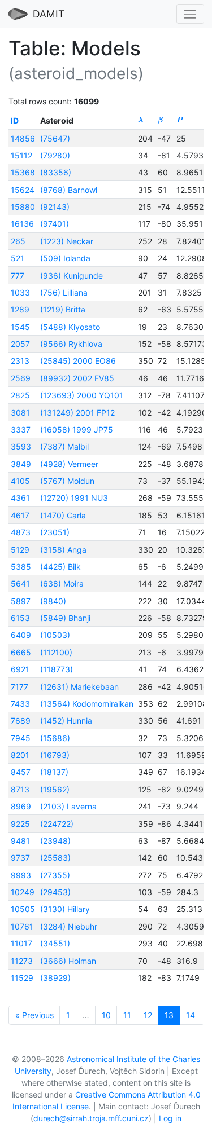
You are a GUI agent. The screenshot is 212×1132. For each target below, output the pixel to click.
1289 (20, 309)
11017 (21, 943)
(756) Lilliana (64, 292)
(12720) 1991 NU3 (74, 498)
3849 (21, 464)
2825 (20, 395)
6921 (20, 669)
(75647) (55, 138)
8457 (21, 772)
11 (127, 1015)
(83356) (55, 172)
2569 (21, 378)
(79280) (55, 155)
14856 (23, 138)
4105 (20, 481)
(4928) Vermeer (69, 464)
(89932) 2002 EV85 (77, 378)
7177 (19, 686)
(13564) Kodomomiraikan (86, 703)
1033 (20, 292)
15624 (22, 190)
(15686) (55, 738)
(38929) (55, 978)
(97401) (54, 223)
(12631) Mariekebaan (79, 686)
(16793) (55, 755)
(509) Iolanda (65, 258)
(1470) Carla (63, 515)
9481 (20, 840)
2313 (20, 360)
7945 (21, 738)
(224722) (56, 824)
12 (148, 1015)
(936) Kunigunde (71, 275)
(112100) (56, 652)
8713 (20, 789)
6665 (21, 652)
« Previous (34, 1015)
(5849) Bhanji (65, 618)
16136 (22, 223)
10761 (22, 926)
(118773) (56, 669)
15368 (23, 172)
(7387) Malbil (64, 446)
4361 (20, 498)
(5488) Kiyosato (70, 327)
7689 (21, 720)
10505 (23, 909)
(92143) (55, 207)
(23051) (55, 532)
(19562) (55, 789)
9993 (21, 875)
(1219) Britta (62, 309)
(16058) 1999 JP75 (76, 429)
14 (190, 1015)
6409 (21, 635)
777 (17, 275)
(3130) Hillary (65, 909)
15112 (21, 155)
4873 (21, 532)
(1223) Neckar (66, 241)
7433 (20, 703)
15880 (23, 207)
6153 (20, 618)
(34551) (55, 943)
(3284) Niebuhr (68, 926)
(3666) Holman (68, 961)
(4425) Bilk (60, 566)
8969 (21, 806)
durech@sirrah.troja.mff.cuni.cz (91, 1118)
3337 (21, 429)
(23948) (55, 840)
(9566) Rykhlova (71, 344)
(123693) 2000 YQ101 (81, 395)
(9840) (53, 601)
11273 (22, 961)
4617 (20, 515)
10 (106, 1015)
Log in (170, 1118)
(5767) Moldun (67, 481)
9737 (20, 857)
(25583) (55, 857)
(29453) (55, 892)
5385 (21, 566)
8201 (20, 755)
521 (17, 258)
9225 (20, 824)
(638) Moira (62, 583)
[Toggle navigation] (190, 14)
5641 (20, 583)
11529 (22, 978)
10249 (22, 892)
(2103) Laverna (68, 806)
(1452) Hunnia (66, 720)
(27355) (55, 875)
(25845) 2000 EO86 (78, 360)
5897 (21, 601)
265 (18, 241)
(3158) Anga (63, 549)
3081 (20, 412)
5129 (20, 549)
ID (15, 120)
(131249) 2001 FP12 (77, 412)
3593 (21, 446)
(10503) (55, 635)
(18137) (54, 772)
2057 (20, 344)
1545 (20, 327)
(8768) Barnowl (68, 190)
